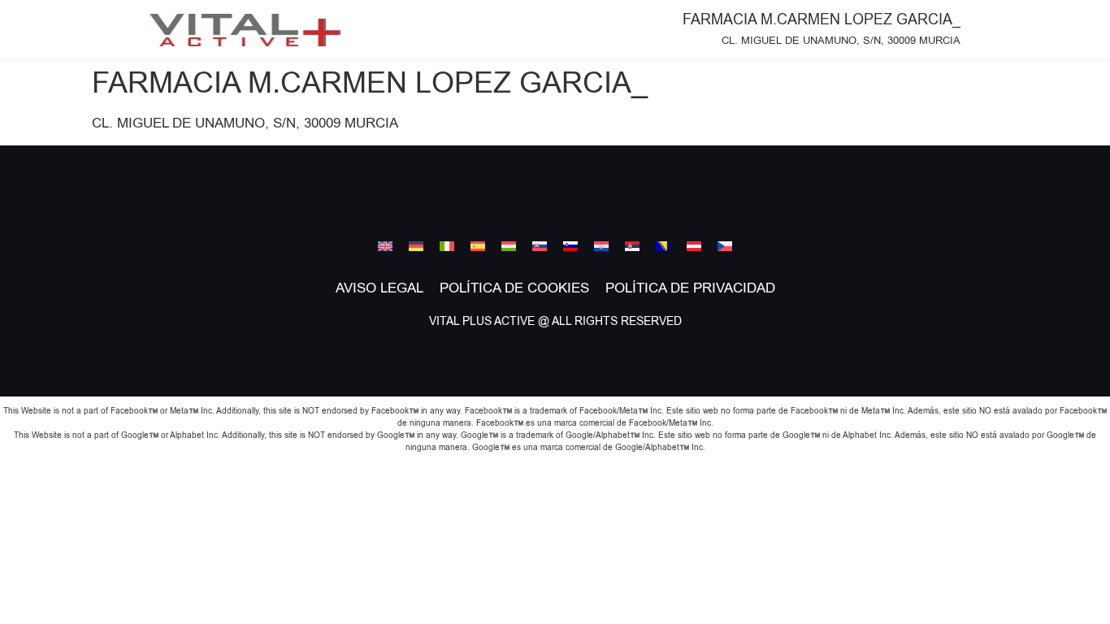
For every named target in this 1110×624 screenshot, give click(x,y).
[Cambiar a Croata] (601, 246)
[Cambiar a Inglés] (385, 246)
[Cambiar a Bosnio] (663, 246)
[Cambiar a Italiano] (446, 246)
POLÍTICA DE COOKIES (514, 288)
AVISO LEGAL (379, 288)
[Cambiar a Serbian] (632, 246)
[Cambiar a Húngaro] (508, 246)
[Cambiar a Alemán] (416, 246)
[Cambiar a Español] (477, 246)
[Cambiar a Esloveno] (570, 246)
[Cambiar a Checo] (724, 246)
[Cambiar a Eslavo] (539, 246)
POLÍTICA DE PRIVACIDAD (690, 288)
